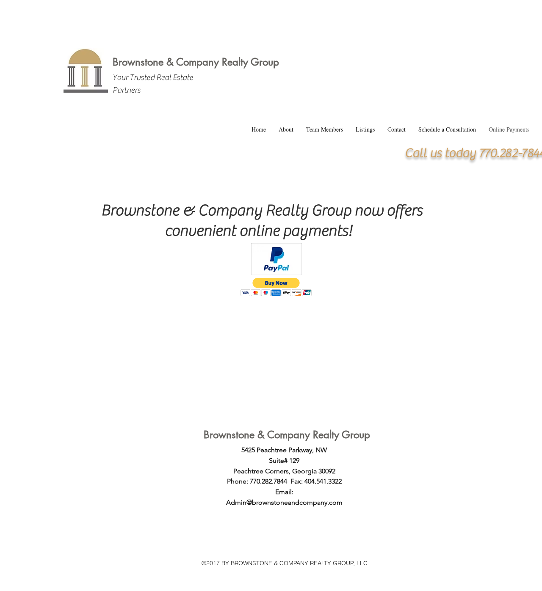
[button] (276, 287)
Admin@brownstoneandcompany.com (284, 502)
